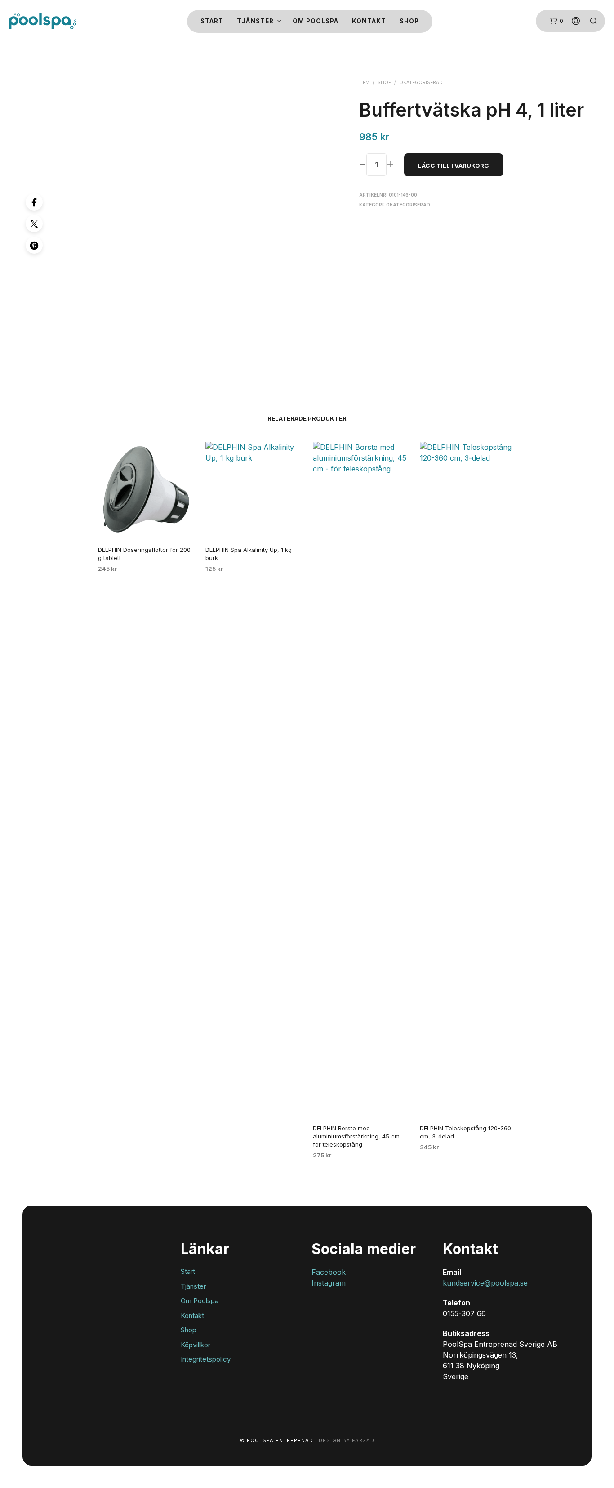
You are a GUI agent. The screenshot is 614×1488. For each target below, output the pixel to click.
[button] (556, 21)
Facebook (328, 1272)
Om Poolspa (315, 21)
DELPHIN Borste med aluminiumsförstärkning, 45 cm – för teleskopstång (359, 1136)
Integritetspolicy (206, 1359)
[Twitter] (34, 223)
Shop (409, 21)
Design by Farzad (346, 1440)
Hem (364, 82)
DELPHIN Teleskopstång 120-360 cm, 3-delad (465, 1132)
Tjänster (255, 21)
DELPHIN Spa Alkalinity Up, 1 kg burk (248, 553)
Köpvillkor (195, 1344)
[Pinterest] (34, 245)
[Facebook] (34, 202)
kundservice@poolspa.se (485, 1282)
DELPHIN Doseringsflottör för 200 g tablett (144, 553)
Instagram (328, 1282)
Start (211, 21)
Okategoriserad (421, 82)
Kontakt (369, 21)
